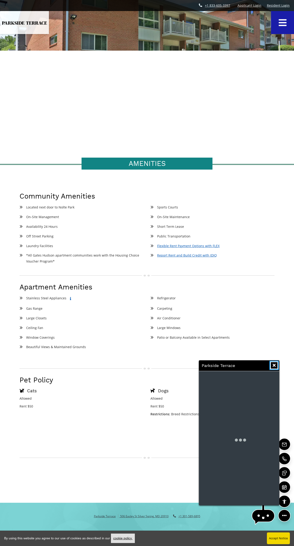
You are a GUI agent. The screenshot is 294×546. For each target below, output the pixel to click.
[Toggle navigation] (282, 22)
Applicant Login (249, 5)
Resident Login (278, 5)
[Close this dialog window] (274, 365)
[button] (263, 515)
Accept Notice (278, 538)
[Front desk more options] (284, 516)
